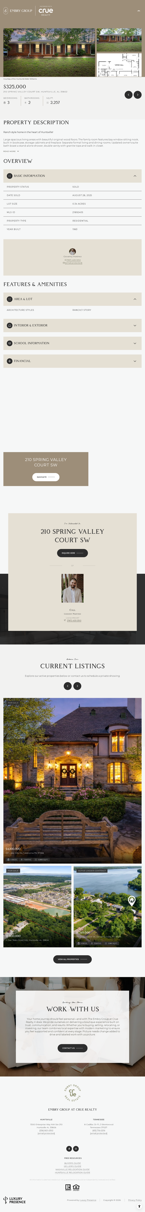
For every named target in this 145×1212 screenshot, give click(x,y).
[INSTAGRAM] (76, 1149)
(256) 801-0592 (46, 1130)
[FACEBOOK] (69, 1149)
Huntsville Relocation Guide (72, 1172)
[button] (73, 1048)
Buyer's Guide (72, 1163)
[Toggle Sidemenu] (139, 11)
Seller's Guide (72, 1166)
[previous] (68, 686)
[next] (77, 686)
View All (119, 65)
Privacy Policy (135, 1200)
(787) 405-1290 (74, 260)
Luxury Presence (88, 1200)
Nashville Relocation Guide (73, 1169)
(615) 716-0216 (98, 1130)
